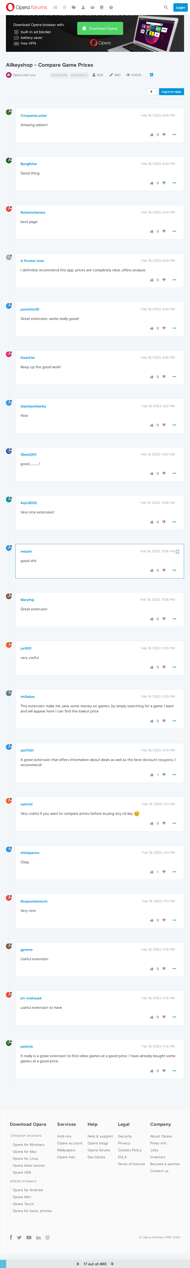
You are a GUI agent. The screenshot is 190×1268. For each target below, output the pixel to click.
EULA (122, 1157)
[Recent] (65, 7)
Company (160, 1124)
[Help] (111, 7)
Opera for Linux (25, 1158)
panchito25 (30, 309)
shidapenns (30, 853)
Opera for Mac (25, 1152)
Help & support (100, 1136)
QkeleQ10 (28, 454)
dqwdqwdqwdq (33, 406)
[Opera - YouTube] (29, 1237)
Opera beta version (29, 1165)
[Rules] (102, 7)
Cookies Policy (130, 1150)
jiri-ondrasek (31, 998)
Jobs (154, 1150)
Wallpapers (66, 1150)
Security (125, 1136)
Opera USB (22, 1172)
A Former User (32, 261)
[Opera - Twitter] (19, 1237)
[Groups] (92, 7)
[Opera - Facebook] (11, 1237)
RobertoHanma (33, 212)
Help (92, 1124)
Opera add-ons (24, 75)
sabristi (27, 804)
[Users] (83, 7)
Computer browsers (25, 1135)
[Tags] (74, 7)
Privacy (124, 1143)
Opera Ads (66, 1157)
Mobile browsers (23, 1181)
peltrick (27, 1046)
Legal (124, 1124)
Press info (158, 1143)
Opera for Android (28, 1190)
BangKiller (29, 164)
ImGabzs (28, 697)
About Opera (161, 1136)
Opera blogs (98, 1143)
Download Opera (103, 28)
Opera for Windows (28, 1145)
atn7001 (27, 750)
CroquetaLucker (34, 115)
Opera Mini (22, 1197)
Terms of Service (131, 1164)
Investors (158, 1157)
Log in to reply (171, 91)
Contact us (159, 1171)
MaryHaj (27, 600)
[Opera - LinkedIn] (38, 1237)
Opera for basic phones (32, 1211)
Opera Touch (23, 1204)
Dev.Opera (96, 1157)
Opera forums (99, 1150)
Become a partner (165, 1164)
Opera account (69, 1143)
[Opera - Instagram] (47, 1237)
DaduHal (28, 358)
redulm (26, 551)
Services (66, 1124)
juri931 (26, 648)
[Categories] (55, 7)
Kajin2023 (29, 503)
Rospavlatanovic (34, 901)
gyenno (27, 950)
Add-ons (64, 1136)
